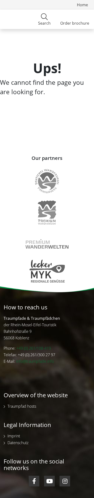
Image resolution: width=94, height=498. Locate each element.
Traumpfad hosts (21, 406)
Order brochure (74, 23)
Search (44, 23)
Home (82, 4)
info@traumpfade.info (35, 361)
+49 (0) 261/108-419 (33, 348)
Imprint (13, 436)
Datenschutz (17, 442)
